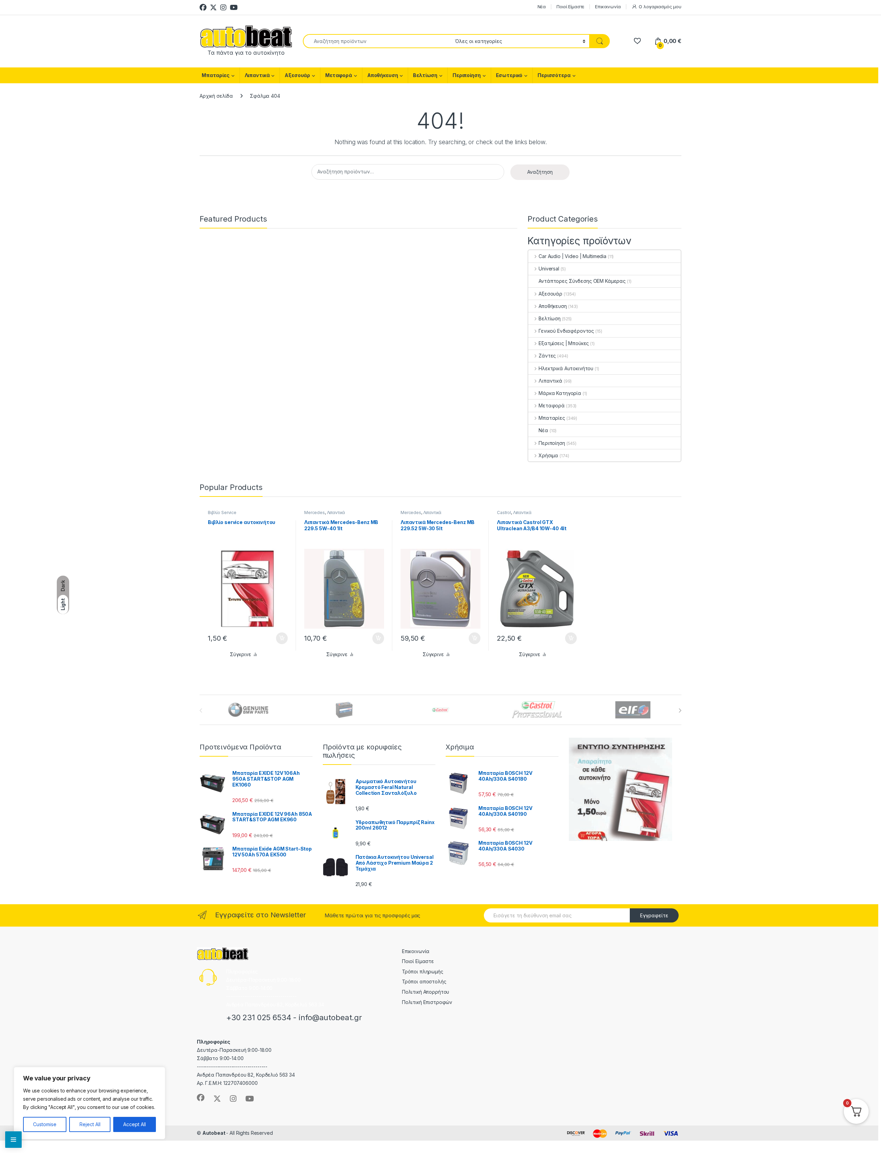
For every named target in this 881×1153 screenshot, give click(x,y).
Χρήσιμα (548, 455)
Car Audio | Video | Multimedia (572, 256)
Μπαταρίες (216, 75)
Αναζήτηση (540, 172)
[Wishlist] (637, 41)
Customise (44, 1124)
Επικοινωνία (607, 6)
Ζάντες (547, 356)
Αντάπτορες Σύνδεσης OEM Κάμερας (582, 281)
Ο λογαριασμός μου (660, 6)
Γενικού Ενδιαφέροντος (566, 331)
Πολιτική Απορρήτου (425, 992)
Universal (549, 268)
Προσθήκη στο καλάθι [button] (276, 638)
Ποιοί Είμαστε (570, 6)
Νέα (542, 6)
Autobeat (214, 1133)
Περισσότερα (554, 75)
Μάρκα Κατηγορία (560, 393)
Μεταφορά (338, 75)
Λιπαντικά (257, 75)
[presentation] (679, 710)
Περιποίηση (467, 75)
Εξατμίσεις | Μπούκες (564, 343)
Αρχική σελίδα (216, 96)
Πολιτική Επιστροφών (427, 1002)
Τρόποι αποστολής (424, 981)
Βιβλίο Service (222, 512)
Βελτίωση (425, 75)
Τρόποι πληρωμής (422, 971)
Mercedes (314, 512)
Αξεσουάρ (297, 75)
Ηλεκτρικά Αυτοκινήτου (566, 368)
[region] (89, 1103)
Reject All (89, 1124)
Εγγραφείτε (654, 915)
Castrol (504, 512)
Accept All (134, 1124)
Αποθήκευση (382, 75)
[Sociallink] (200, 1097)
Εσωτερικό (509, 75)
